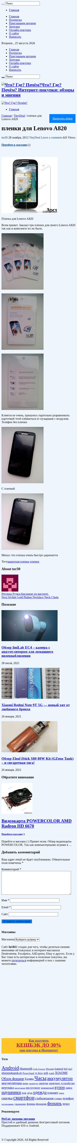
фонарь (54, 1103)
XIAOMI (61, 1073)
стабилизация (44, 1098)
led (65, 1068)
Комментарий (11, 869)
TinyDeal (19, 115)
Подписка (15, 19)
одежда (40, 1092)
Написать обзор (63, 118)
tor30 (4, 137)
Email (6, 907)
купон (60, 1087)
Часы (40, 1078)
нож (24, 1092)
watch (51, 1073)
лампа (68, 1087)
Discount (50, 1069)
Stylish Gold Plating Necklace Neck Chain (29, 597)
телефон (68, 1098)
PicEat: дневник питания (18, 1118)
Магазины (8, 939)
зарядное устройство (62, 1083)
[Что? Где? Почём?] (14, 103)
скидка (7, 1098)
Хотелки (14, 26)
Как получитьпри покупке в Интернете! (38, 1045)
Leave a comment (51, 137)
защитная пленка (18, 561)
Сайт (4, 914)
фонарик (41, 1103)
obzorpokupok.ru (11, 1073)
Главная (14, 10)
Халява (29, 1078)
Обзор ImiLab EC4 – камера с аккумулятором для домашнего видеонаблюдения (27, 651)
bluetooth (26, 1068)
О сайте (14, 33)
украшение (20, 1104)
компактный (47, 1088)
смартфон (23, 1098)
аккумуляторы (11, 1083)
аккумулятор (60, 1078)
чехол (66, 1103)
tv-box (39, 1073)
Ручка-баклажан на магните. (25, 593)
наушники (11, 1092)
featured (59, 1068)
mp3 (70, 1069)
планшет (52, 1092)
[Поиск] (2, 4)
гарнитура (33, 1083)
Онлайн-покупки (20, 30)
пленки (34, 561)
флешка (31, 1104)
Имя (5, 900)
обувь (30, 1093)
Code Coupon (39, 1069)
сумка (58, 1098)
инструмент (33, 1087)
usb (46, 1073)
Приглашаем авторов (22, 23)
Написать (15, 36)
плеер (61, 1093)
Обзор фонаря (12, 1078)
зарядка (43, 1083)
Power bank (28, 1073)
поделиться (19, 960)
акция (25, 1083)
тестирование (7, 1104)
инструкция (20, 1088)
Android (10, 1068)
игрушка (7, 1087)
